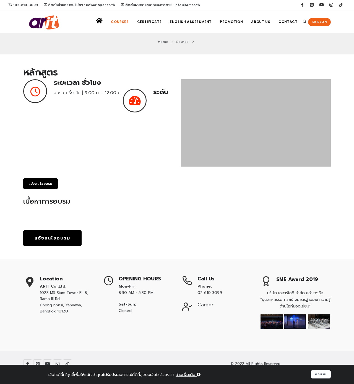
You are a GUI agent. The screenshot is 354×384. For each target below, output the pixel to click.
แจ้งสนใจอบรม (40, 183)
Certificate (149, 21)
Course (182, 41)
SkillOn (319, 22)
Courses (120, 21)
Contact (287, 21)
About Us (260, 21)
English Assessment (191, 21)
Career (205, 305)
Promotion (231, 21)
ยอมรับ (321, 374)
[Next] (325, 122)
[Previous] (186, 122)
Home (163, 41)
